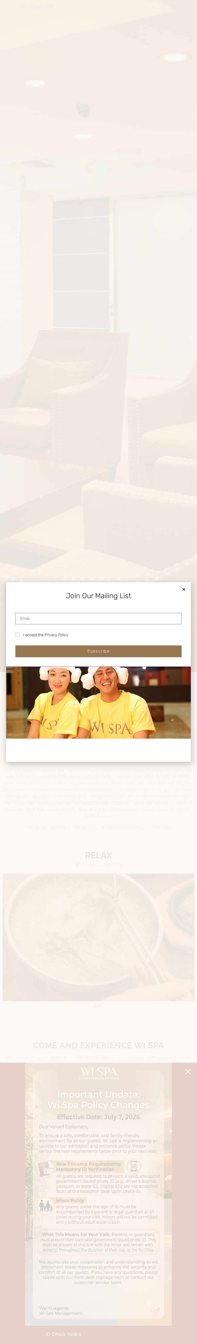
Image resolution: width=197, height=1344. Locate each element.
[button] (184, 589)
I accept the (45, 635)
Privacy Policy (56, 635)
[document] (98, 672)
